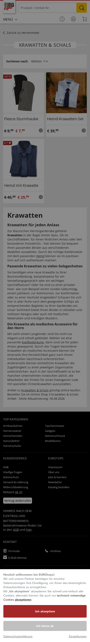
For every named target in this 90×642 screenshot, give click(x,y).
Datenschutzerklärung (17, 636)
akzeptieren (23, 599)
